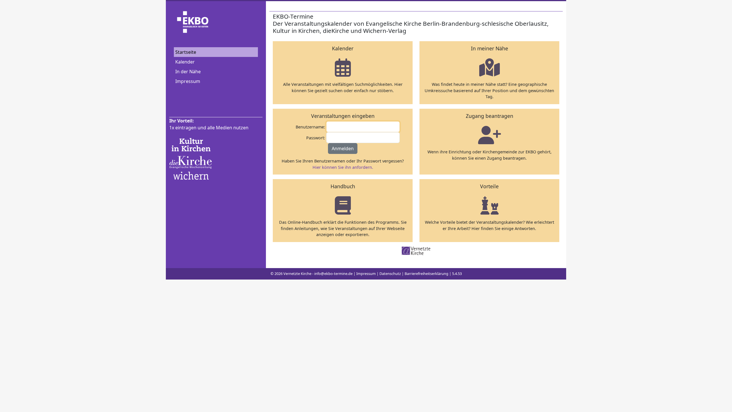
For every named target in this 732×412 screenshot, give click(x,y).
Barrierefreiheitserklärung (426, 273)
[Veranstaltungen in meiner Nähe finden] (489, 67)
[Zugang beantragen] (489, 134)
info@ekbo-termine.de (333, 273)
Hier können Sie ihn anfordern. (343, 167)
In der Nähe (188, 71)
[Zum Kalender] (343, 67)
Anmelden (343, 148)
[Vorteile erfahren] (489, 205)
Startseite (185, 52)
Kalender (185, 62)
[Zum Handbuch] (343, 205)
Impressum (187, 81)
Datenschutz (390, 273)
